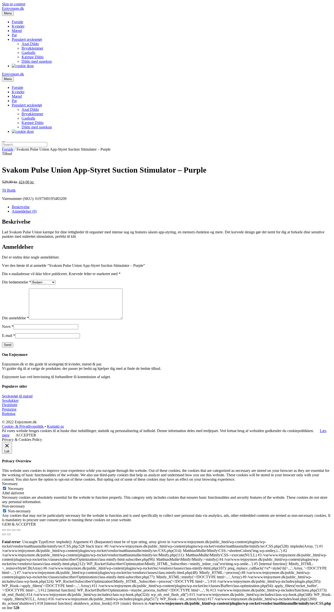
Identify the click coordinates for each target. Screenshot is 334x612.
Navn (7, 326)
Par (14, 35)
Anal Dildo (30, 44)
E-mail (8, 335)
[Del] (9, 530)
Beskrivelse (21, 207)
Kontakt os (55, 426)
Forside (17, 22)
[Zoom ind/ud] (19, 530)
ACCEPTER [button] (26, 435)
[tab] (172, 207)
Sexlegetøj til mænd (17, 396)
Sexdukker (10, 400)
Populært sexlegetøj (27, 39)
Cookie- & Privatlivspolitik (23, 426)
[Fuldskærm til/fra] (14, 530)
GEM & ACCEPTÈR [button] (19, 524)
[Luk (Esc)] (4, 530)
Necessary (16, 489)
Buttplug (8, 414)
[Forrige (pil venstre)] (4, 534)
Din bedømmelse (16, 282)
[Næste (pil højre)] (9, 534)
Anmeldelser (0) (24, 211)
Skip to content (13, 4)
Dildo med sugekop (37, 61)
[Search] (3, 140)
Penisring (9, 409)
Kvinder (18, 26)
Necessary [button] (10, 484)
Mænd (17, 31)
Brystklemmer (32, 48)
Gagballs (28, 53)
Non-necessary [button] (13, 506)
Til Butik (9, 190)
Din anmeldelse (15, 318)
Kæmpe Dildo (33, 57)
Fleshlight (9, 405)
